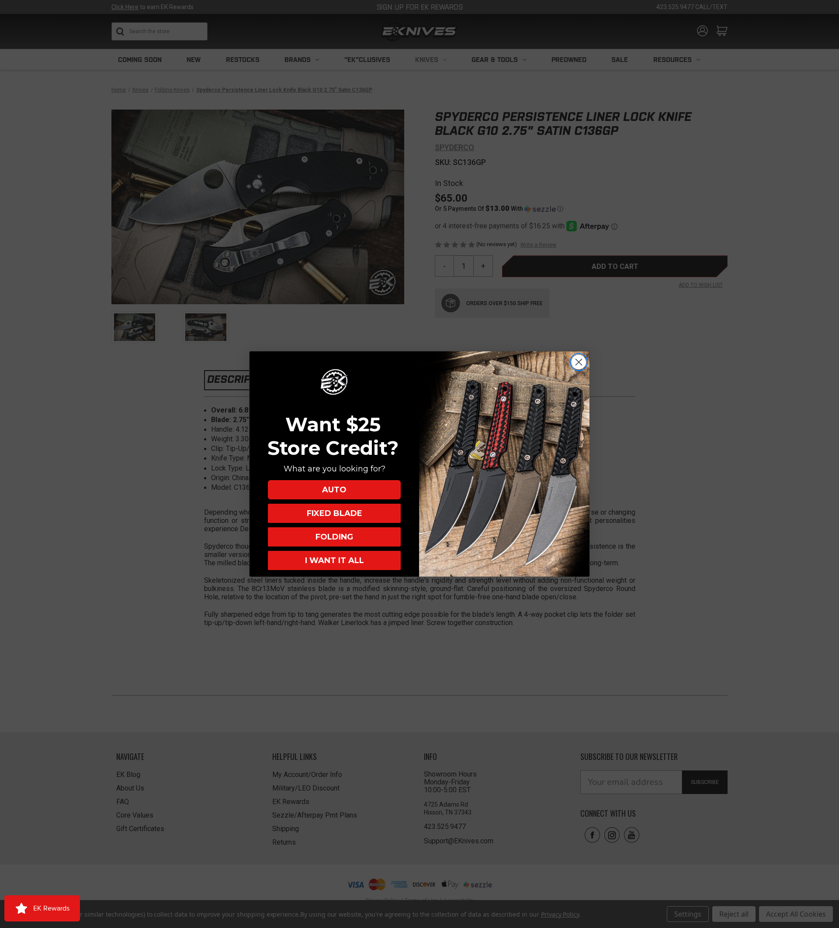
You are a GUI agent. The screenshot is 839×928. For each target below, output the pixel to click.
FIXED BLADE (334, 513)
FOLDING (334, 537)
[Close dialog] (578, 362)
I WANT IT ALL (334, 560)
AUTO (334, 490)
